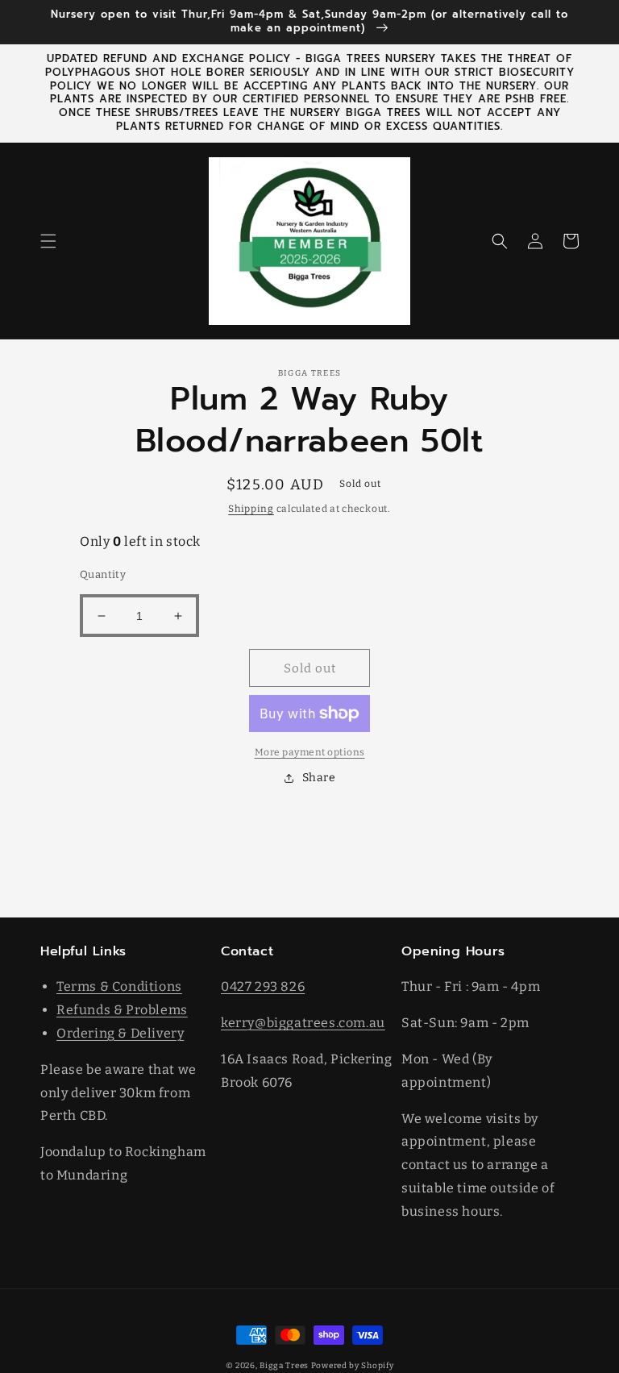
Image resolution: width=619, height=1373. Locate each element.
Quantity (103, 574)
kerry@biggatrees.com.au (303, 1022)
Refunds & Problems (122, 1009)
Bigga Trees (284, 1366)
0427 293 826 (263, 986)
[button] (48, 241)
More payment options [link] (310, 752)
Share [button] (319, 777)
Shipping (251, 508)
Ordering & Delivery (120, 1033)
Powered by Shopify (352, 1366)
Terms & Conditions (119, 986)
